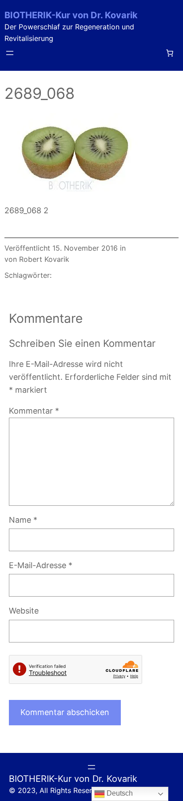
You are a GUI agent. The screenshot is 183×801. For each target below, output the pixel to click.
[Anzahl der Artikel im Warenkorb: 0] (170, 53)
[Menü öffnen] (9, 53)
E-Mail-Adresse (40, 565)
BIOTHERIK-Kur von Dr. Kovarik (71, 15)
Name (23, 520)
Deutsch (119, 793)
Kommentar (34, 410)
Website (24, 610)
